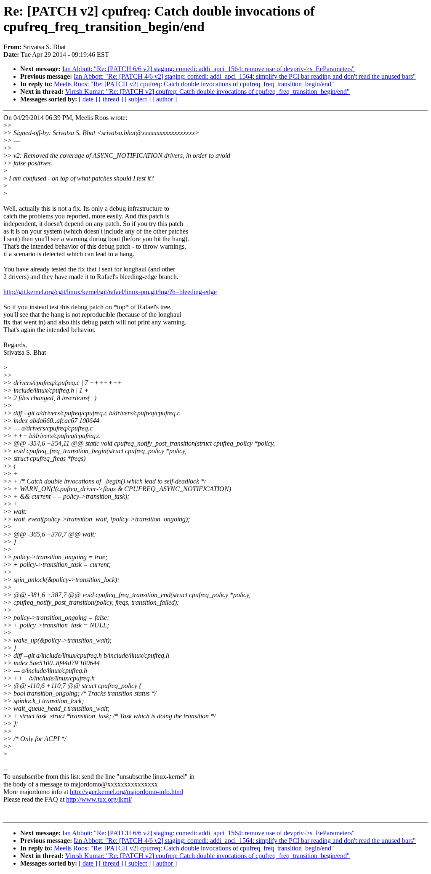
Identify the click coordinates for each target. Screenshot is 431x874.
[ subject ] (138, 99)
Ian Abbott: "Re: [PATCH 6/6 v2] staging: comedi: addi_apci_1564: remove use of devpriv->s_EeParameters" (208, 68)
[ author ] (164, 99)
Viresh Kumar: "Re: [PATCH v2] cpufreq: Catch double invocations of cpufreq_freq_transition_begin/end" (207, 91)
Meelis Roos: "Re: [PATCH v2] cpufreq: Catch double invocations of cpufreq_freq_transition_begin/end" (194, 84)
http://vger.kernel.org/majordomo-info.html (126, 791)
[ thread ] (111, 99)
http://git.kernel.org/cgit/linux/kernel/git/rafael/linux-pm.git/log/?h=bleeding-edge (110, 291)
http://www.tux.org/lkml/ (99, 799)
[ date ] (88, 99)
